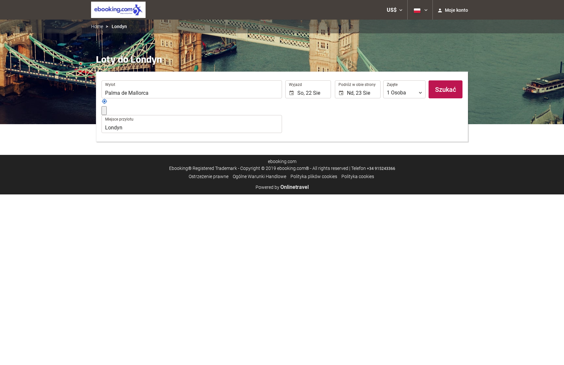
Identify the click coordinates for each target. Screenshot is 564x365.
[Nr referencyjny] (104, 102)
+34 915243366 (381, 168)
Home (97, 26)
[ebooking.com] (118, 10)
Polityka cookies (357, 176)
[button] (394, 10)
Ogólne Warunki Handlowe (259, 176)
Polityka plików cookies (313, 176)
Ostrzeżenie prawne (208, 176)
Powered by (282, 187)
